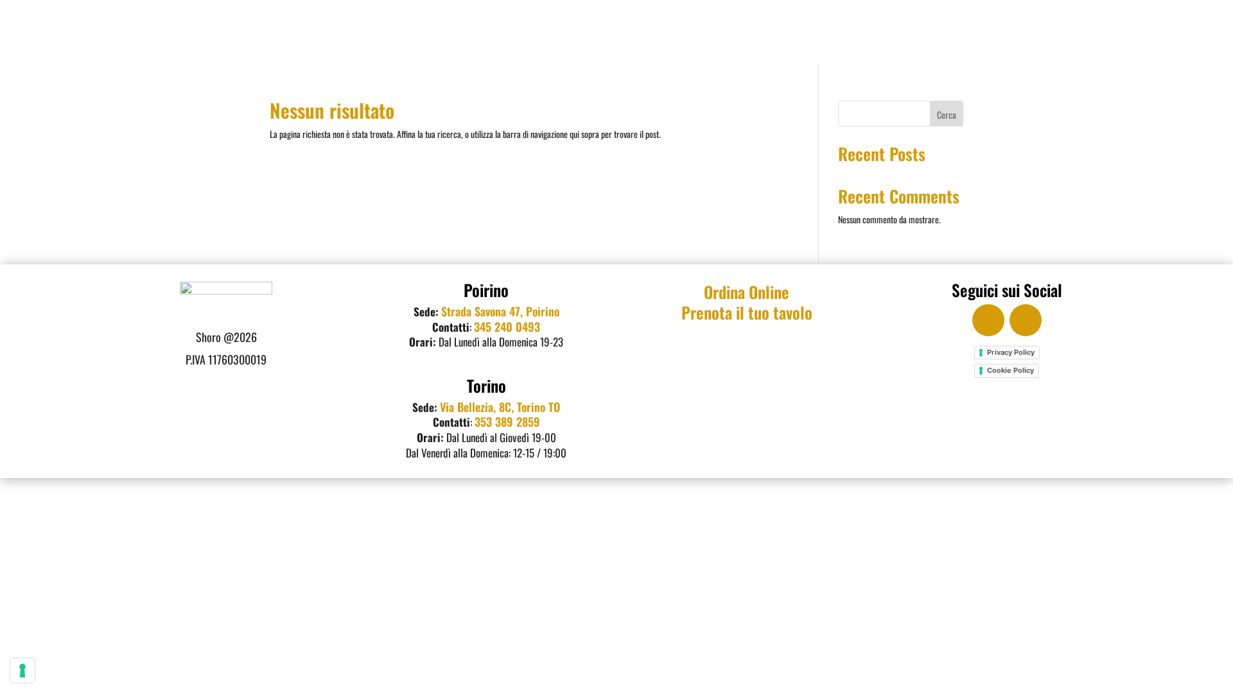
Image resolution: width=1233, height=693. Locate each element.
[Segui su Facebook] (988, 320)
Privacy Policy (1011, 352)
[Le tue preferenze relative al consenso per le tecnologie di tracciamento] (22, 670)
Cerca (946, 114)
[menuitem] (643, 31)
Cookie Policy (1010, 370)
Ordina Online (746, 292)
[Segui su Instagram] (1026, 320)
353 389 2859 (507, 421)
